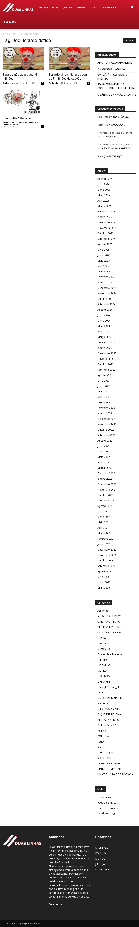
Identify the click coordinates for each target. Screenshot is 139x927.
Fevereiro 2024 (106, 342)
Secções (102, 747)
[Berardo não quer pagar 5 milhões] (23, 58)
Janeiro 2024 (104, 348)
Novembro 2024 (107, 293)
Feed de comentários (109, 808)
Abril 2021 (103, 527)
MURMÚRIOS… (121, 116)
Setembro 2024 (106, 304)
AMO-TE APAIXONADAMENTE (114, 62)
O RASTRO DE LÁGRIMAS (112, 69)
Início (5, 33)
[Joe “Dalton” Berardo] (23, 102)
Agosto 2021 (104, 506)
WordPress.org (106, 813)
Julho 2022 (103, 446)
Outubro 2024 (105, 298)
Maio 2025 (103, 260)
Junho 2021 (104, 517)
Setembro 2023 (106, 369)
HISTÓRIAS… (104, 665)
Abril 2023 (103, 397)
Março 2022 (104, 467)
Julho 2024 (103, 315)
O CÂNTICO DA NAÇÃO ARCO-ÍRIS (116, 94)
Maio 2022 (103, 457)
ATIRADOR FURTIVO (109, 616)
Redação (53, 83)
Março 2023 (104, 402)
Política (101, 730)
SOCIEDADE (81, 7)
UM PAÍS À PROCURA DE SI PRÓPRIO (112, 76)
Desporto (103, 643)
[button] (132, 7)
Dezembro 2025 (106, 222)
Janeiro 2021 (104, 544)
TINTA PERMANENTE (110, 769)
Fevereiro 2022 (106, 473)
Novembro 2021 (107, 489)
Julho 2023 (103, 380)
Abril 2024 (103, 331)
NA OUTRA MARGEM (109, 698)
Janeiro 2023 (104, 413)
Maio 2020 (103, 587)
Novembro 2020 (107, 555)
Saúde (101, 741)
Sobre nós (10, 21)
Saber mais (55, 904)
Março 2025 (104, 271)
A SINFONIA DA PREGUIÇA (115, 148)
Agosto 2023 (104, 375)
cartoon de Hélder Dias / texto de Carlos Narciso (20, 123)
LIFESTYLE (95, 7)
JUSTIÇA (67, 7)
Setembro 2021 (106, 500)
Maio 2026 (103, 195)
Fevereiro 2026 (106, 211)
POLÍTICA (44, 7)
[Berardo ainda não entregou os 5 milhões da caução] (69, 58)
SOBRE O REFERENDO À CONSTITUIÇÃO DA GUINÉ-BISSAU (116, 86)
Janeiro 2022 (104, 478)
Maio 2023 (103, 391)
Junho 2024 (104, 320)
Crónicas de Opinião (109, 632)
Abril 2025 (103, 266)
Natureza (102, 703)
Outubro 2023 (105, 364)
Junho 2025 (104, 255)
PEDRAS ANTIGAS (108, 719)
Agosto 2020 (104, 571)
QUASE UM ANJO (112, 156)
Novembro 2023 (107, 358)
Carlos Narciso (10, 83)
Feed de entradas (107, 802)
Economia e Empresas (110, 654)
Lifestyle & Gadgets (108, 687)
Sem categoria (105, 752)
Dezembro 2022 (106, 418)
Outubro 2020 (105, 560)
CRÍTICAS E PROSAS (109, 627)
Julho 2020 (103, 577)
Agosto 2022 (104, 440)
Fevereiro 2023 (106, 408)
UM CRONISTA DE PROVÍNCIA (115, 774)
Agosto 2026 (104, 178)
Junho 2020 (104, 582)
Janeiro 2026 (104, 217)
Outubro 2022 (105, 429)
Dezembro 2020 (106, 549)
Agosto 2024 (104, 309)
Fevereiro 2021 (106, 538)
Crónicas (108, 7)
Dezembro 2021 (106, 484)
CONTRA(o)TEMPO (108, 621)
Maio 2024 (103, 326)
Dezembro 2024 (106, 288)
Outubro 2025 (105, 233)
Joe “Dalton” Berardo (17, 118)
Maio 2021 (103, 522)
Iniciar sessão (105, 797)
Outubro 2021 (105, 495)
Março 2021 (104, 533)
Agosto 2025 (104, 244)
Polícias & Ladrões (108, 725)
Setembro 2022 (106, 435)
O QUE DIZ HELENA (109, 714)
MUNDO (56, 7)
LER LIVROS (104, 676)
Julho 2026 (103, 184)
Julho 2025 (103, 249)
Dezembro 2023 (106, 353)
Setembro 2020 (106, 566)
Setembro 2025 (106, 238)
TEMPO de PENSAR (109, 763)
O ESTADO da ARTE (109, 709)
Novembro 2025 (107, 228)
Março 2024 (104, 337)
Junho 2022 (104, 451)
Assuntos (102, 610)
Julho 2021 (103, 511)
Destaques (103, 649)
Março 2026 (104, 206)
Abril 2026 (103, 200)
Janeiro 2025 (104, 282)
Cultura (101, 638)
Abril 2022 (103, 462)
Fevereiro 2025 (106, 277)
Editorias (102, 659)
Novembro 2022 (107, 424)
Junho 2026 (104, 189)
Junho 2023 (104, 386)
